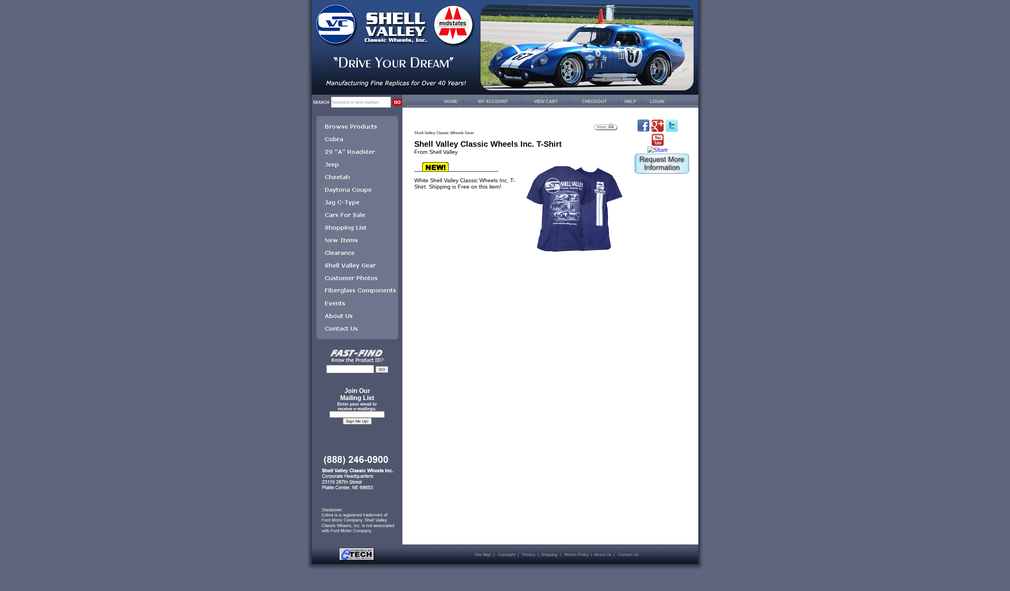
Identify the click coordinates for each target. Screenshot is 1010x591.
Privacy (528, 554)
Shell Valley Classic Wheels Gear (444, 133)
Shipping (549, 554)
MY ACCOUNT (493, 101)
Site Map (483, 554)
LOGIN (657, 101)
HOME (450, 101)
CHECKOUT (594, 101)
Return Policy (577, 554)
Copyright (506, 554)
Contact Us (628, 554)
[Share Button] (657, 149)
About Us (602, 554)
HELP (630, 101)
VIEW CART (546, 101)
